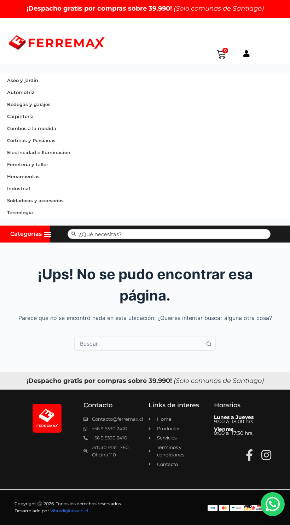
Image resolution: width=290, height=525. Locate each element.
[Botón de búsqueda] (208, 343)
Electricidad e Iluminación (38, 152)
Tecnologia (20, 212)
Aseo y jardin (22, 80)
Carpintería (20, 116)
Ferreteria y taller (27, 164)
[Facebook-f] (249, 455)
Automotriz (20, 92)
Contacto (97, 405)
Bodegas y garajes (29, 104)
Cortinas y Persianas (31, 140)
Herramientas (23, 176)
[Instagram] (266, 455)
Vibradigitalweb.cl (69, 510)
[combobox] (138, 344)
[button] (47, 234)
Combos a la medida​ (31, 128)
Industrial (18, 188)
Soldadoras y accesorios (35, 200)
